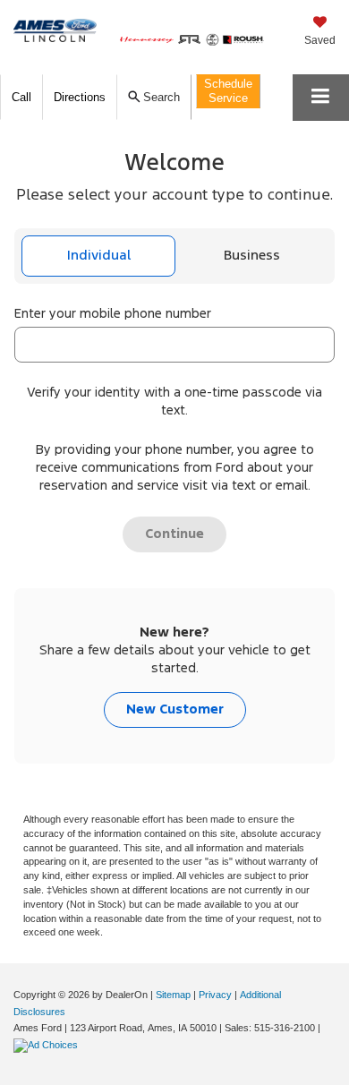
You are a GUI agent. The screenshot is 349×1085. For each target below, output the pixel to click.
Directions (80, 97)
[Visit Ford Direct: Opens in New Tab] (47, 1044)
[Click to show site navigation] (321, 97)
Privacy (215, 994)
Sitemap (173, 994)
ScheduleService (228, 91)
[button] (21, 97)
